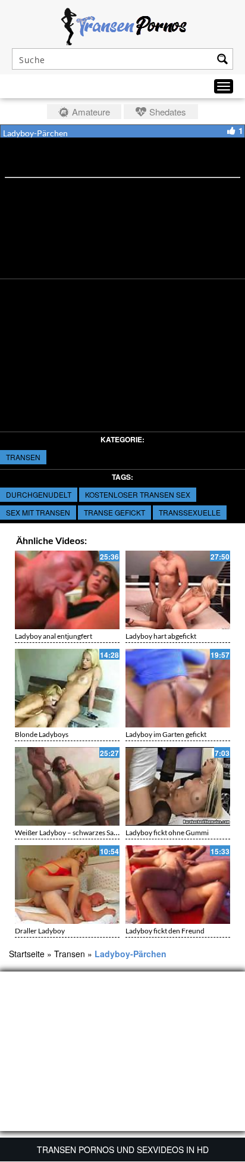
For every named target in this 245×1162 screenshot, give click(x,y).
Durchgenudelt (38, 494)
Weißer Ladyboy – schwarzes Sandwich (76, 832)
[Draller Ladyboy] (67, 884)
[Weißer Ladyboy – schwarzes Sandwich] (67, 786)
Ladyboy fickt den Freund (165, 930)
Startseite (27, 954)
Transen (23, 457)
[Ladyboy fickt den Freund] (177, 884)
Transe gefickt (114, 512)
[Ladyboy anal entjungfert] (67, 590)
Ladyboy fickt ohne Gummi (167, 832)
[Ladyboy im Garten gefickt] (177, 688)
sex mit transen (38, 512)
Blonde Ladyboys (41, 734)
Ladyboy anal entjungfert (53, 636)
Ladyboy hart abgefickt (160, 636)
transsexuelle (190, 512)
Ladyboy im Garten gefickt (165, 734)
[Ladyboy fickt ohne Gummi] (177, 786)
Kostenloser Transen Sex (137, 494)
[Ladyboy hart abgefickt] (177, 590)
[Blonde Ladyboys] (67, 688)
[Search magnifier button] (222, 59)
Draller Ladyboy (40, 930)
